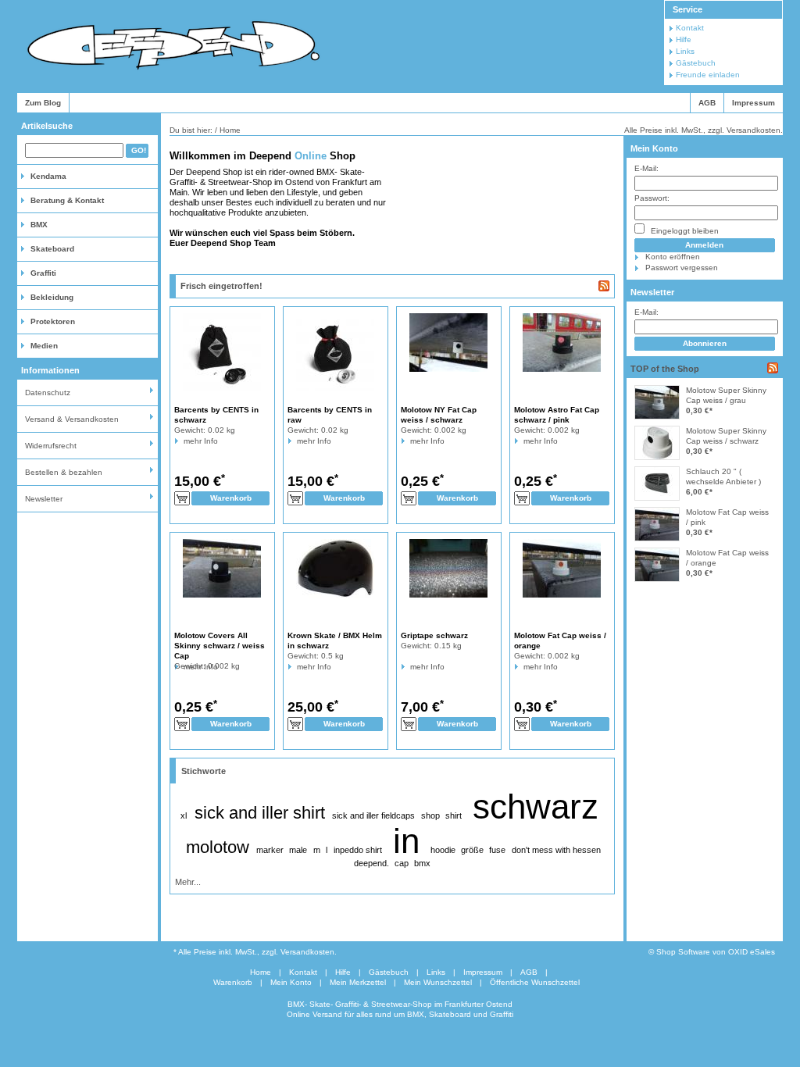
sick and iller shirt (260, 813)
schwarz (535, 806)
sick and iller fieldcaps (373, 815)
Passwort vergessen (681, 267)
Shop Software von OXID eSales (715, 951)
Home (260, 972)
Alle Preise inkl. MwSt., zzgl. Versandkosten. (703, 130)
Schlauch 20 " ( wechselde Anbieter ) (723, 476)
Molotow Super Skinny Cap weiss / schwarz (726, 435)
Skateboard (52, 248)
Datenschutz (47, 392)
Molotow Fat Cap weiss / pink (727, 517)
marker (270, 850)
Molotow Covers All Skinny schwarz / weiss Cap (219, 645)
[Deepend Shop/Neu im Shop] (603, 285)
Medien (44, 345)
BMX (39, 224)
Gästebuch (696, 63)
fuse (497, 850)
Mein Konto (654, 148)
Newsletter (43, 498)
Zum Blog (43, 102)
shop (430, 815)
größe (472, 850)
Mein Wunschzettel (438, 982)
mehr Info (297, 441)
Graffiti (43, 273)
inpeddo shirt (358, 850)
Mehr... (188, 882)
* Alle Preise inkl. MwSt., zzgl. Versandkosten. (255, 951)
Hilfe (683, 39)
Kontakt (690, 27)
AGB (707, 102)
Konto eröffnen (672, 256)
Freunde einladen (708, 74)
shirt (453, 815)
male (298, 850)
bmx (422, 863)
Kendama (48, 176)
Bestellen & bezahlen (63, 472)
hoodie (442, 850)
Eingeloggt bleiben (683, 231)
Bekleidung (51, 297)
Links (685, 51)
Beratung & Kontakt (67, 200)
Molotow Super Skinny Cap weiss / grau (726, 395)
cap (402, 863)
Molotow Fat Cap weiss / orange (727, 557)
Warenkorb (232, 982)
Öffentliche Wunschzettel (535, 982)
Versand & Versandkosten (72, 419)
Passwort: (652, 198)
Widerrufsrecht (51, 445)
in (406, 841)
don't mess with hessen (556, 850)
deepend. (371, 863)
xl (183, 815)
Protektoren (52, 321)
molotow (217, 847)
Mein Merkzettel (358, 982)
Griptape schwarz (434, 635)
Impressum (753, 102)
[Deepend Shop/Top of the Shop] (772, 367)
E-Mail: (646, 168)
